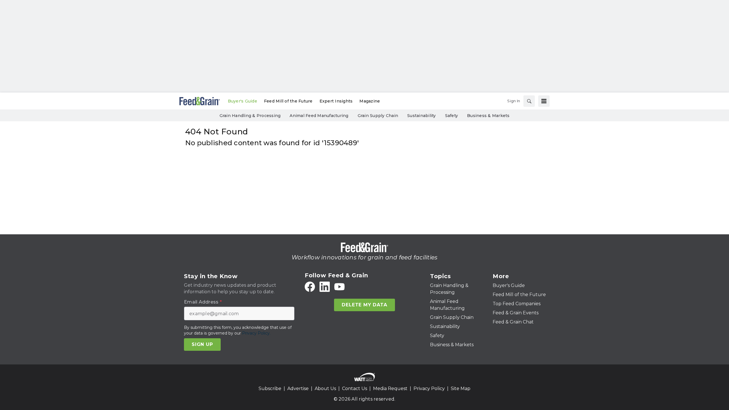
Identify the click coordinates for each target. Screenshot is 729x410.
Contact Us (354, 388)
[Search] (529, 101)
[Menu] (544, 101)
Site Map (460, 388)
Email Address (203, 302)
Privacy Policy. (256, 333)
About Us (325, 388)
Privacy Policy (429, 388)
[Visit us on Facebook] (310, 287)
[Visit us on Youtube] (339, 287)
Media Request (390, 388)
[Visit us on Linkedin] (325, 287)
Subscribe (270, 388)
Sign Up (202, 344)
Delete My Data (364, 305)
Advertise (298, 388)
